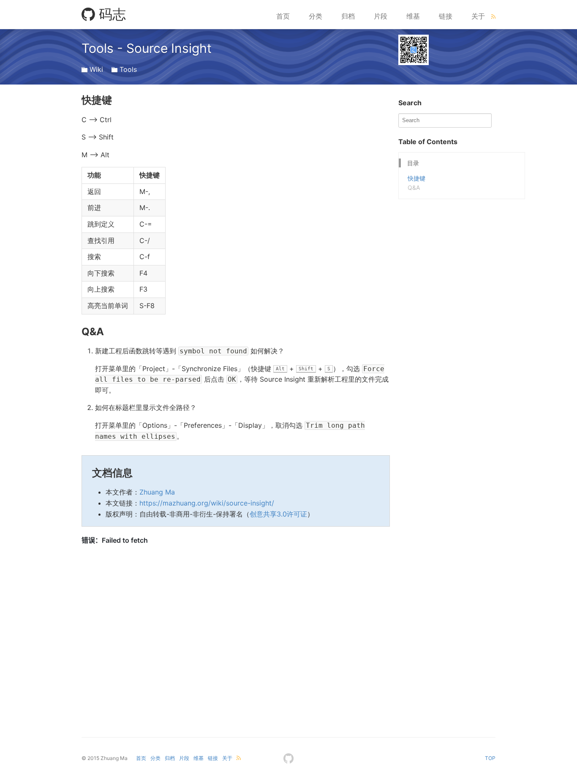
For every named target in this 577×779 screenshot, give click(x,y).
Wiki (96, 69)
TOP (490, 758)
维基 (413, 16)
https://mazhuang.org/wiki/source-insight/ (206, 503)
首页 (283, 16)
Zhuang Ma (157, 492)
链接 (445, 16)
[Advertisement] (461, 252)
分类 (315, 16)
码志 (110, 14)
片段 (380, 16)
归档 (348, 16)
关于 (478, 16)
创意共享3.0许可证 (278, 514)
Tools (128, 69)
